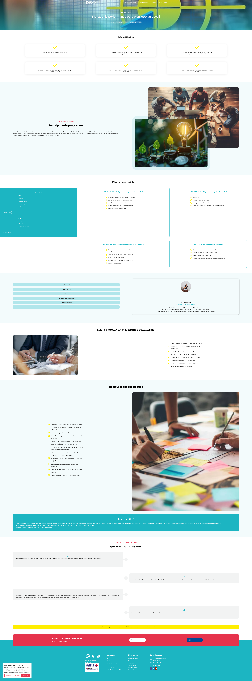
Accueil (126, 2)
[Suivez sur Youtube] (156, 668)
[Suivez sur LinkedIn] (154, 668)
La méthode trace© (144, 2)
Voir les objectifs (7, 212)
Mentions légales (135, 679)
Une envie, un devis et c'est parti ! (66, 638)
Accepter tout (25, 675)
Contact (165, 2)
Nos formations (153, 2)
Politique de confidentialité (146, 679)
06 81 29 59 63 (156, 665)
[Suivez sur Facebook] (151, 668)
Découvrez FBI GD (134, 2)
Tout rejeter (17, 675)
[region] (17, 670)
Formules (160, 2)
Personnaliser (8, 675)
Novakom (110, 679)
